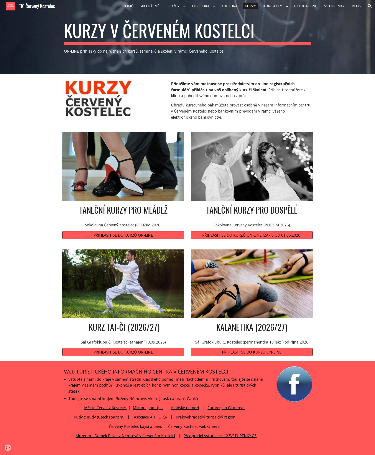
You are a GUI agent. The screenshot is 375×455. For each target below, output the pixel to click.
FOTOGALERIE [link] (305, 6)
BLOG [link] (356, 6)
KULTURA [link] (229, 6)
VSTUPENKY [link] (334, 6)
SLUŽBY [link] (173, 6)
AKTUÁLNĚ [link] (150, 6)
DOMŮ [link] (128, 6)
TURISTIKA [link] (200, 6)
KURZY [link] (250, 6)
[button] (370, 6)
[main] (187, 37)
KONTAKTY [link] (272, 6)
